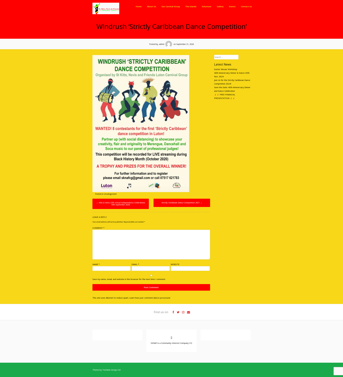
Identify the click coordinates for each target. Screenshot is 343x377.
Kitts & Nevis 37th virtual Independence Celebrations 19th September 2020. (120, 203)
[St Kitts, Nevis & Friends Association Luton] (105, 13)
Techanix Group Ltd (111, 369)
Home (139, 6)
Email (135, 264)
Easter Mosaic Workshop (225, 69)
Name (96, 264)
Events (232, 6)
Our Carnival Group (170, 6)
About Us (151, 6)
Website (175, 264)
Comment (98, 228)
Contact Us (246, 6)
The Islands (190, 6)
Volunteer (206, 6)
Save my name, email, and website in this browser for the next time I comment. (129, 279)
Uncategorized (110, 194)
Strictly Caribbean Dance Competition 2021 (181, 202)
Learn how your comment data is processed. (149, 297)
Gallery (220, 6)
